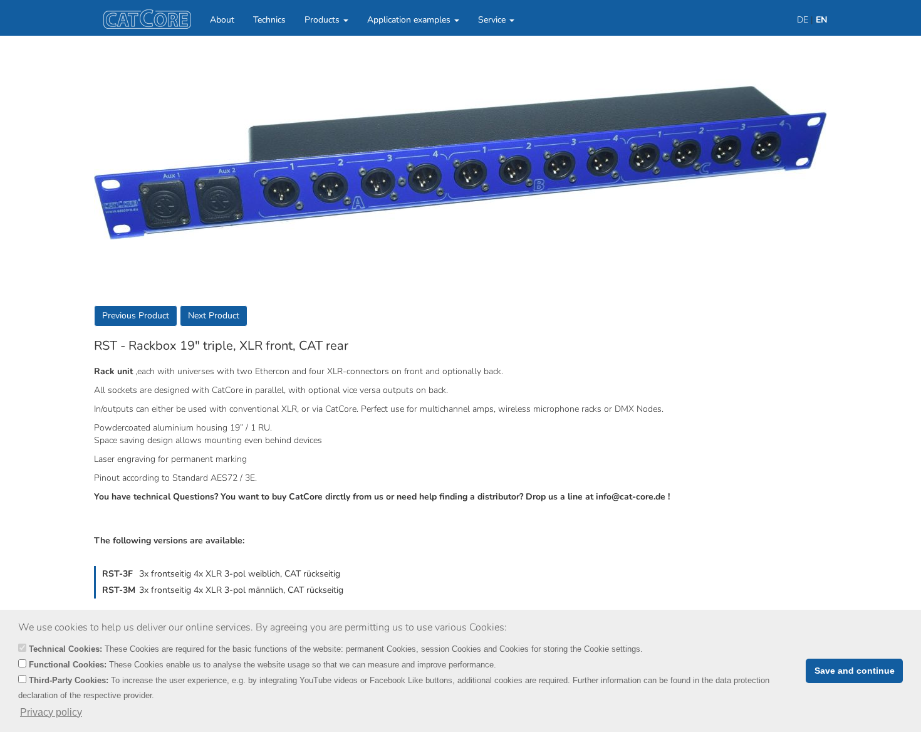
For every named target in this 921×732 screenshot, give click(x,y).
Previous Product (135, 316)
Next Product (213, 316)
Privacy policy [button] (51, 712)
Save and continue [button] (854, 671)
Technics (269, 20)
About (222, 20)
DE (802, 20)
